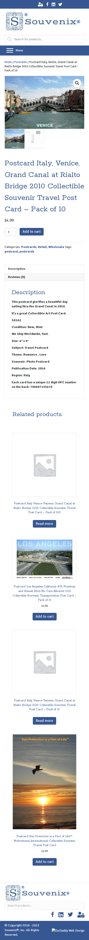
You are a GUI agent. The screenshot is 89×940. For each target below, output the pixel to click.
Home (8, 62)
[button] (9, 50)
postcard (11, 251)
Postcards (20, 62)
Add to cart (32, 231)
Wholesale (56, 247)
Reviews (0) (16, 277)
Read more (44, 523)
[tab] (44, 269)
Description (16, 269)
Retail (42, 247)
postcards (26, 251)
